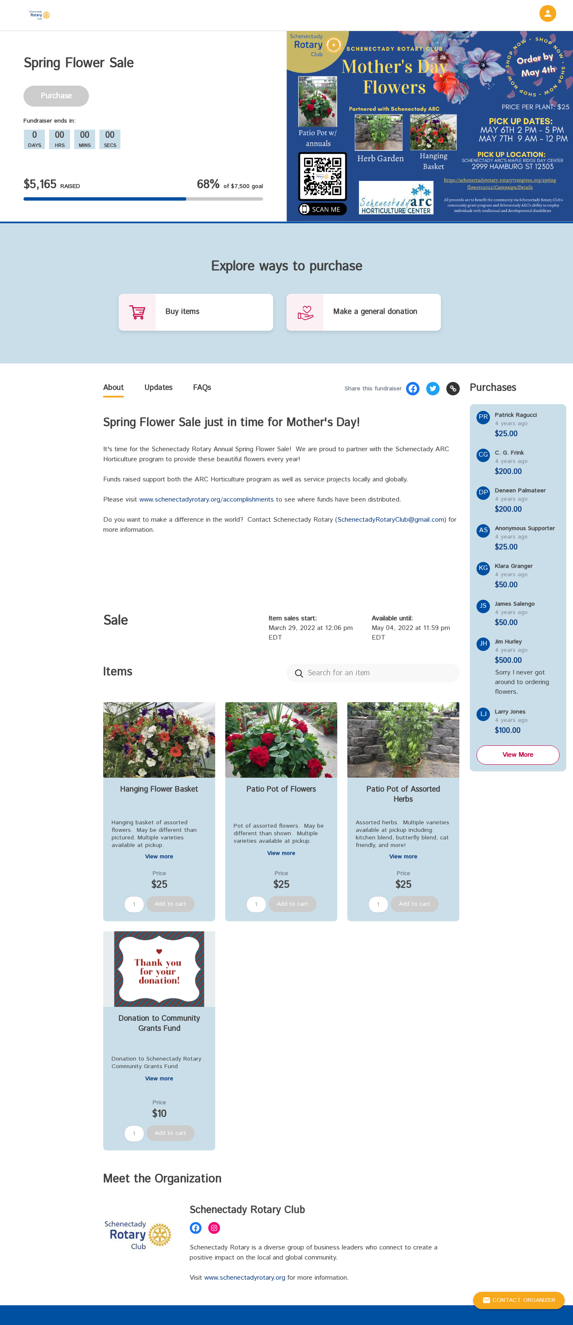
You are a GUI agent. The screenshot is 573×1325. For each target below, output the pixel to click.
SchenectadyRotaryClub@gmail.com (390, 520)
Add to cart (170, 904)
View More (518, 755)
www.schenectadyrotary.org (244, 1278)
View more (159, 856)
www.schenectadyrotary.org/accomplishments (206, 499)
